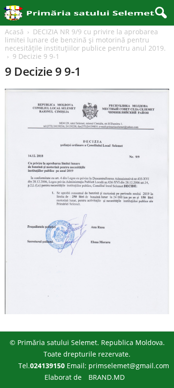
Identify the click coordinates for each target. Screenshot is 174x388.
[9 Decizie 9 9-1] (87, 201)
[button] (159, 13)
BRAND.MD (106, 377)
